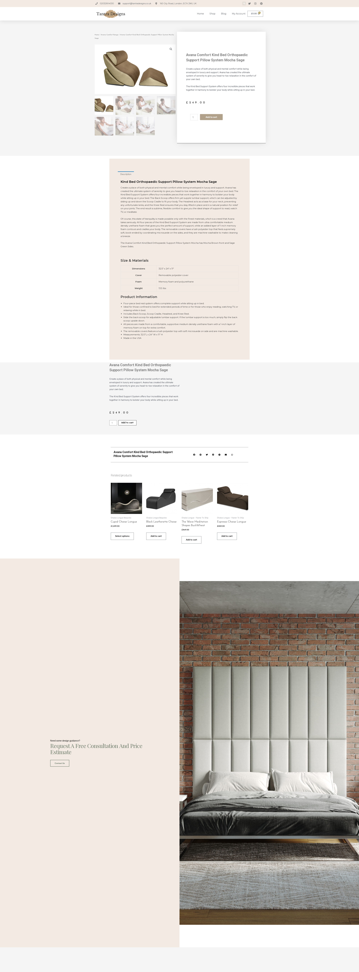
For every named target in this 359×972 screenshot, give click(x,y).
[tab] (126, 174)
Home (200, 13)
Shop (212, 13)
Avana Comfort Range (109, 35)
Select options (122, 536)
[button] (244, 3)
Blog (223, 13)
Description (125, 174)
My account (239, 13)
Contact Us (60, 763)
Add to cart (211, 117)
